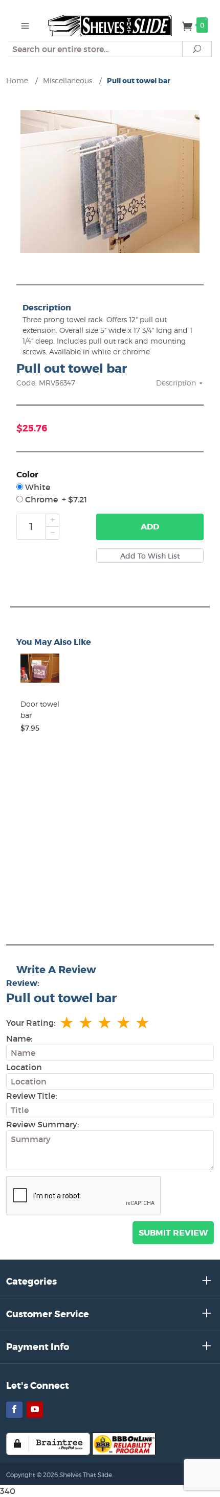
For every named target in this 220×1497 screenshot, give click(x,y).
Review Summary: (42, 1124)
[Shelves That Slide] (109, 24)
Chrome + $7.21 (55, 499)
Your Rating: (30, 1023)
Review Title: (31, 1096)
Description (177, 382)
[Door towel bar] (39, 682)
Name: (19, 1038)
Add (150, 526)
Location (24, 1067)
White (36, 487)
